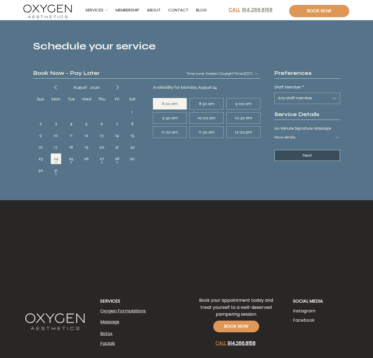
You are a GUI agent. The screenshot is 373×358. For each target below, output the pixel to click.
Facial (106, 343)
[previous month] (55, 87)
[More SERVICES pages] (106, 10)
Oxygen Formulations (123, 311)
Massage (109, 322)
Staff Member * (289, 87)
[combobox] (307, 98)
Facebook (304, 320)
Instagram (304, 311)
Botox (106, 333)
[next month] (117, 87)
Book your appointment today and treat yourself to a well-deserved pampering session (236, 307)
